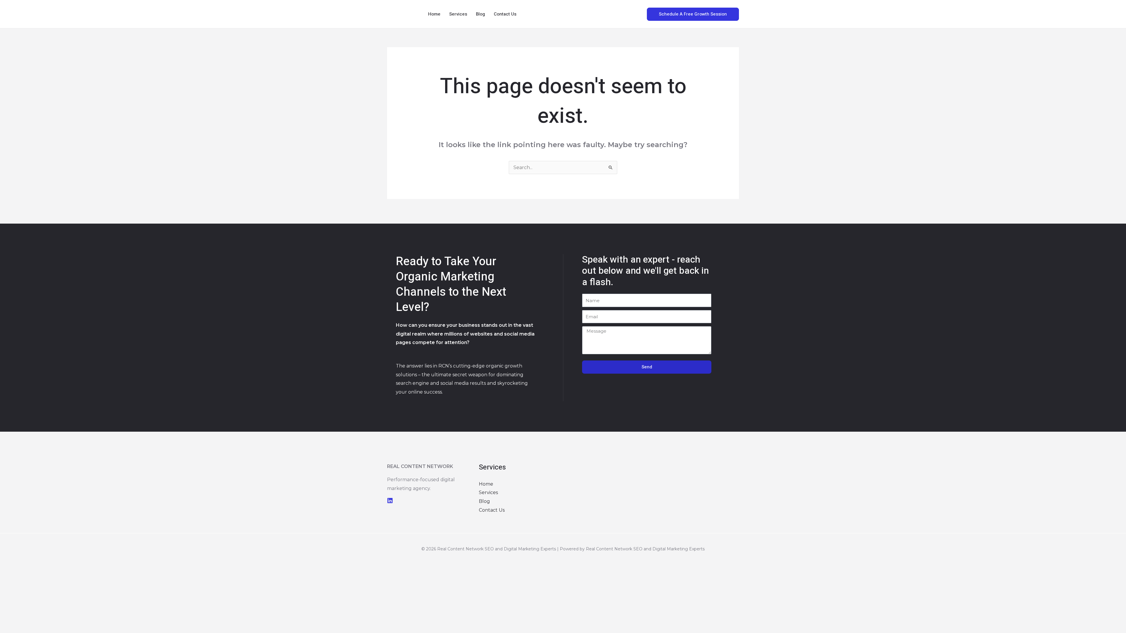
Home (434, 14)
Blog (480, 14)
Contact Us (505, 14)
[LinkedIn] (390, 500)
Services (458, 14)
